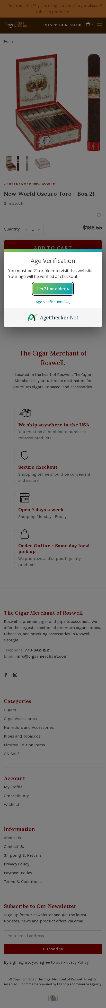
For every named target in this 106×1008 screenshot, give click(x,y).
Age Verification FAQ (53, 301)
